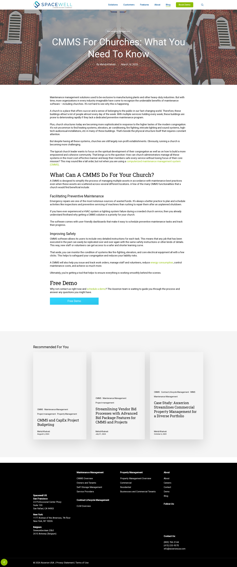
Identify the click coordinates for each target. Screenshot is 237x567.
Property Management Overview (135, 478)
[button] (74, 301)
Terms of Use (82, 562)
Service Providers (85, 491)
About (166, 478)
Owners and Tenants (86, 483)
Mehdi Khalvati (108, 64)
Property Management (67, 414)
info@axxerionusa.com (174, 548)
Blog (166, 496)
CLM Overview (84, 506)
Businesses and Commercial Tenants (138, 491)
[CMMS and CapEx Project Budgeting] (59, 395)
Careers (167, 483)
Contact (167, 487)
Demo (167, 491)
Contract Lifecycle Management (175, 392)
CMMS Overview (85, 478)
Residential (125, 487)
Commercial (126, 483)
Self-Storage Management (89, 487)
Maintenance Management (118, 31)
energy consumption (161, 262)
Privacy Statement (65, 562)
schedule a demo (96, 288)
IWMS (192, 392)
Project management (46, 414)
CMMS (40, 409)
